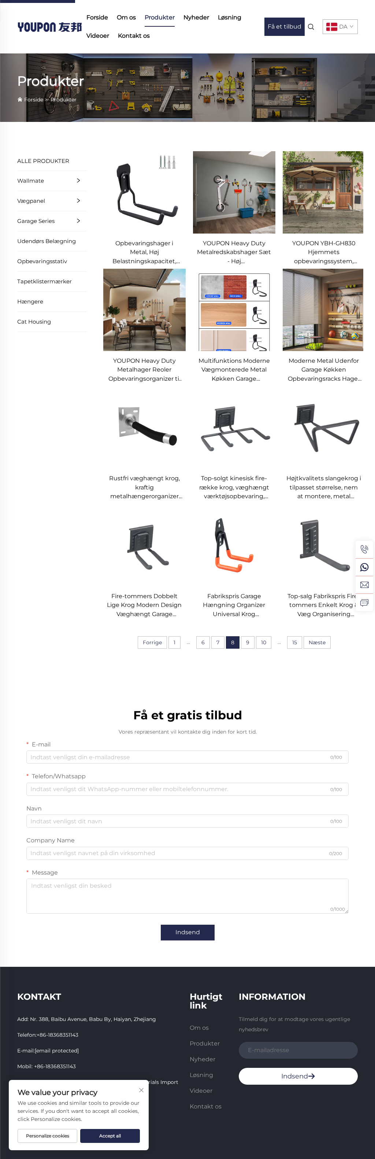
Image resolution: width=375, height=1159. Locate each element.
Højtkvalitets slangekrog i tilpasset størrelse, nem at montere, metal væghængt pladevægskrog (323, 488)
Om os (126, 17)
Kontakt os (134, 35)
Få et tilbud (284, 26)
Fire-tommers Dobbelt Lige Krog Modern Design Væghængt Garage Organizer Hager (144, 606)
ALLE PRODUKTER (43, 160)
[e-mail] (364, 584)
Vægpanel (31, 200)
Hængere (30, 301)
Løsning (229, 17)
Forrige (152, 642)
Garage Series (36, 220)
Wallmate (30, 180)
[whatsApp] (364, 567)
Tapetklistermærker (44, 281)
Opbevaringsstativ (42, 261)
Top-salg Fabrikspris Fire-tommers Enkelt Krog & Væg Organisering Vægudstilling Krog (323, 606)
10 (263, 642)
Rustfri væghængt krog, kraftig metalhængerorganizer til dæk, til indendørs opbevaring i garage (144, 488)
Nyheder (196, 17)
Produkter (160, 17)
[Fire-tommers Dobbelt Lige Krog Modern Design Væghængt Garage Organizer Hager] (144, 544)
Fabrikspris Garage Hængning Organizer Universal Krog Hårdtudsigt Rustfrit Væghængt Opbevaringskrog (234, 606)
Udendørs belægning (46, 241)
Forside (97, 17)
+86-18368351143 (57, 1035)
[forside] (49, 26)
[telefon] (364, 549)
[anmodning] (364, 602)
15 (294, 642)
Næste (317, 642)
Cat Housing (34, 321)
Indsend (187, 932)
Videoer (97, 35)
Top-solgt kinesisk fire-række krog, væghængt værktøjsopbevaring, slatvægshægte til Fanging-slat (234, 488)
